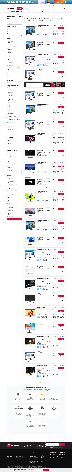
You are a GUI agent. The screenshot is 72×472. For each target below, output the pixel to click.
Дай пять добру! (9, 460)
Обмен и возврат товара (19, 456)
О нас (7, 452)
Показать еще (44, 379)
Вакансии (8, 457)
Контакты (44, 5)
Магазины (13, 5)
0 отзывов (62, 25)
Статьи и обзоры (9, 456)
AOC (25, 20)
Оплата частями (55, 30)
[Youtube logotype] (24, 446)
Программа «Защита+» (32, 452)
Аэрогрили (51, 11)
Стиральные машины (44, 11)
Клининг (30, 455)
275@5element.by (62, 454)
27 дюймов (35, 18)
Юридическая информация (20, 457)
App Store (58, 457)
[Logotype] (10, 8)
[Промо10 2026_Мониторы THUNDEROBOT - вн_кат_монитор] (44, 84)
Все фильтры (14, 219)
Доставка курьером (39, 35)
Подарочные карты (25, 5)
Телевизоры (32, 11)
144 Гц (40, 18)
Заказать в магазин (39, 34)
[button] (65, 11)
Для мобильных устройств (33, 458)
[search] (52, 8)
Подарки (42, 455)
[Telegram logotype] (36, 446)
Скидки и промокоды (44, 452)
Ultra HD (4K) (34, 20)
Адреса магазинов (9, 453)
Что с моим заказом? (38, 5)
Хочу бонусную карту (50, 5)
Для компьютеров (32, 460)
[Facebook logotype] (30, 446)
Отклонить (39, 469)
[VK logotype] (33, 446)
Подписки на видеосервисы (33, 457)
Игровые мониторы (46, 18)
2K (24, 18)
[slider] (7, 33)
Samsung (28, 20)
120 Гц (51, 20)
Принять (45, 469)
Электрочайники (56, 11)
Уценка (17, 11)
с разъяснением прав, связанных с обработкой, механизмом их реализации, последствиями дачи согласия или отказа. (55, 447)
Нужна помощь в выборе (11, 20)
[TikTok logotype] (42, 446)
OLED (52, 18)
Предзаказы (43, 458)
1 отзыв (63, 307)
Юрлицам (20, 5)
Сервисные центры (32, 462)
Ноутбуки (62, 11)
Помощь (17, 5)
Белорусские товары (44, 453)
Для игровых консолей (32, 456)
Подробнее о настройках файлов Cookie (56, 469)
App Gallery (63, 457)
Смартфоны (22, 11)
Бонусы (42, 456)
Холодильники (37, 11)
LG (31, 18)
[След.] (50, 382)
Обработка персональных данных (21, 458)
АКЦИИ (9, 11)
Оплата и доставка (32, 5)
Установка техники (32, 453)
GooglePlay (53, 457)
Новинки (42, 460)
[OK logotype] (39, 446)
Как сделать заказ (18, 452)
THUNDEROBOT (61, 18)
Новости (8, 455)
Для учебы (13, 11)
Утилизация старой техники (33, 461)
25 (48, 382)
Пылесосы (27, 11)
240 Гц (28, 18)
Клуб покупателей (53, 450)
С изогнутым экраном (42, 20)
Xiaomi (56, 18)
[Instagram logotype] (27, 446)
